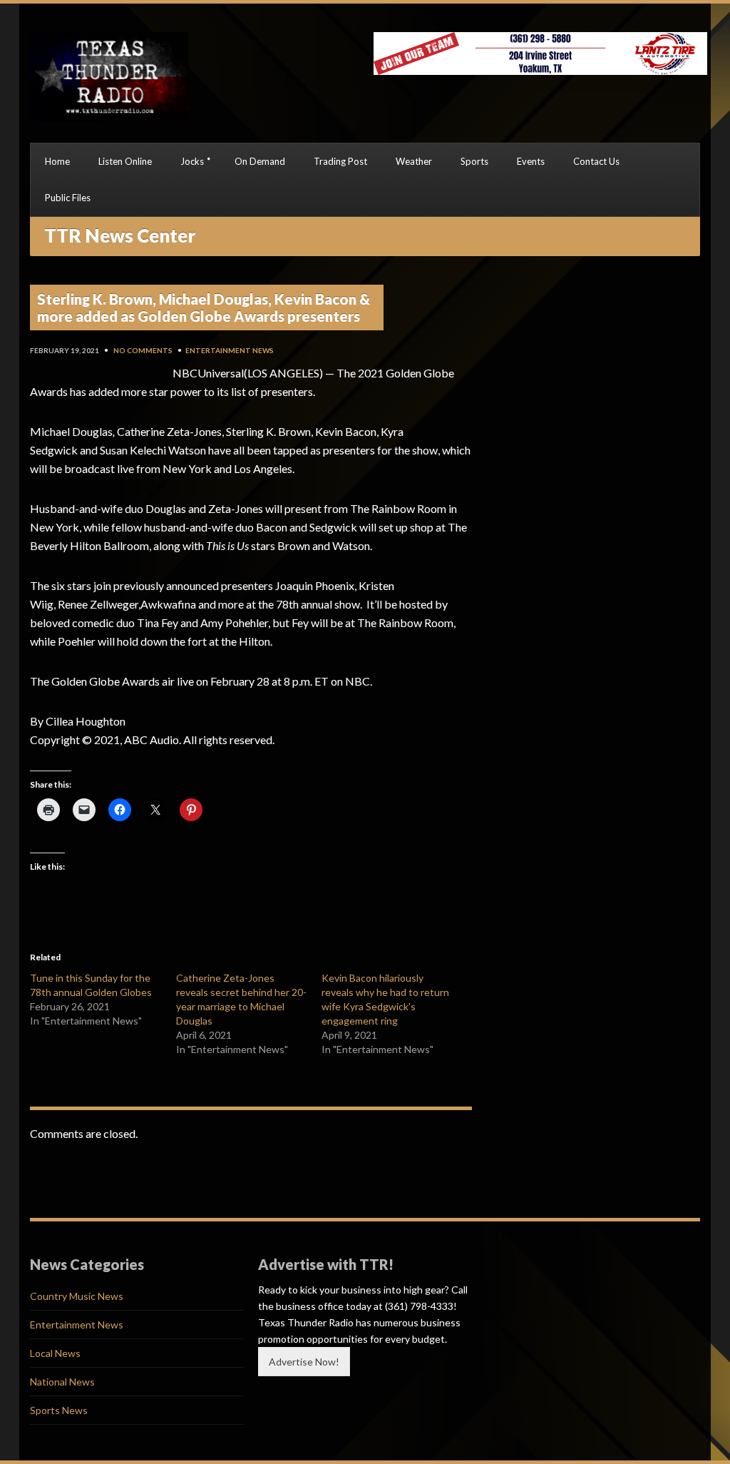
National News (62, 1382)
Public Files (68, 197)
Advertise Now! (304, 1362)
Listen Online (125, 161)
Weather (414, 161)
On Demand (260, 161)
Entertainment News (229, 350)
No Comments (143, 350)
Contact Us (596, 161)
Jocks (192, 161)
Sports (474, 161)
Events (531, 161)
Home (57, 161)
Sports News (59, 1410)
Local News (55, 1353)
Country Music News (76, 1296)
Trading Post (340, 161)
